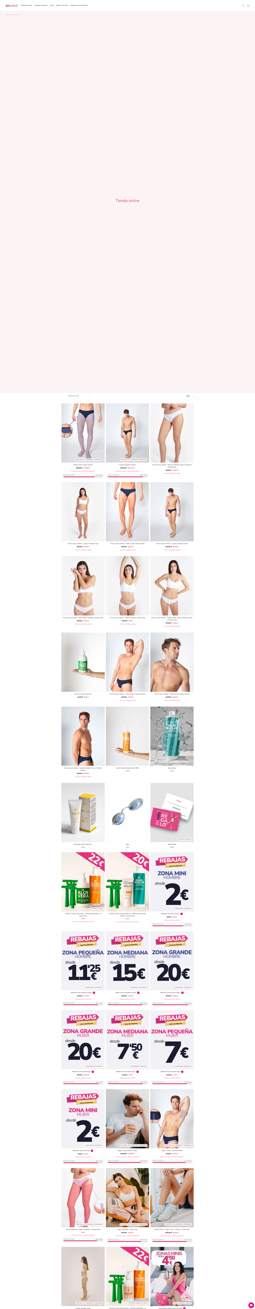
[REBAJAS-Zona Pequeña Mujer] (172, 1039)
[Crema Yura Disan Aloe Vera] (83, 662)
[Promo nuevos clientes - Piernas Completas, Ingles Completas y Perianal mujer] (172, 433)
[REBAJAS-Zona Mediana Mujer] (127, 1039)
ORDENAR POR (73, 396)
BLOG (52, 5)
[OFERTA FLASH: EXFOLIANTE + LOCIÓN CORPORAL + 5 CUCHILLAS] (127, 1276)
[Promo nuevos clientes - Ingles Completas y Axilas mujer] (127, 585)
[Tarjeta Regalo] (172, 812)
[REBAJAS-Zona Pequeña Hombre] (83, 960)
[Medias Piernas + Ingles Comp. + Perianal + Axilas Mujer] (172, 1197)
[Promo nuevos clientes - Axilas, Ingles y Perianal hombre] (127, 662)
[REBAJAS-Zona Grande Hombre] (172, 960)
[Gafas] (127, 812)
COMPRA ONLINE (26, 5)
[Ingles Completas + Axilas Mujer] (127, 1197)
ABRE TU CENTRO (62, 5)
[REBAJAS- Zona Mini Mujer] (83, 1118)
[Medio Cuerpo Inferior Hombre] (83, 433)
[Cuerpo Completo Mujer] (83, 1276)
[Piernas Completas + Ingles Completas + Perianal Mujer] (83, 1197)
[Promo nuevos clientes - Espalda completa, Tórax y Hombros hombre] (83, 736)
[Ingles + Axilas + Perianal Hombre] (172, 1118)
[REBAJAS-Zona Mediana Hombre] (127, 960)
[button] (243, 5)
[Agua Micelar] (172, 736)
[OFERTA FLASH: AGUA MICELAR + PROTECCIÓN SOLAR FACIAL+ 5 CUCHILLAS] (127, 881)
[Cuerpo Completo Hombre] (127, 433)
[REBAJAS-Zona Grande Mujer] (83, 1039)
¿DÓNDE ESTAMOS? (41, 5)
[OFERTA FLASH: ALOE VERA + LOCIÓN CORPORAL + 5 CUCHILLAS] (83, 881)
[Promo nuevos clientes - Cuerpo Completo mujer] (83, 511)
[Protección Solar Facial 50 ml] (83, 812)
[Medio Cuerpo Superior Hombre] (127, 1118)
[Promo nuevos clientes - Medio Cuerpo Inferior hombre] (127, 511)
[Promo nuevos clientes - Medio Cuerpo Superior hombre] (172, 662)
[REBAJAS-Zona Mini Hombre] (172, 881)
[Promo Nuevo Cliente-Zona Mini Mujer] (172, 1276)
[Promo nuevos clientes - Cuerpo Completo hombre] (172, 511)
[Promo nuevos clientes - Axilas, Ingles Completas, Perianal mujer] (83, 585)
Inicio (7, 14)
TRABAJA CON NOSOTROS (79, 5)
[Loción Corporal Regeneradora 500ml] (127, 736)
